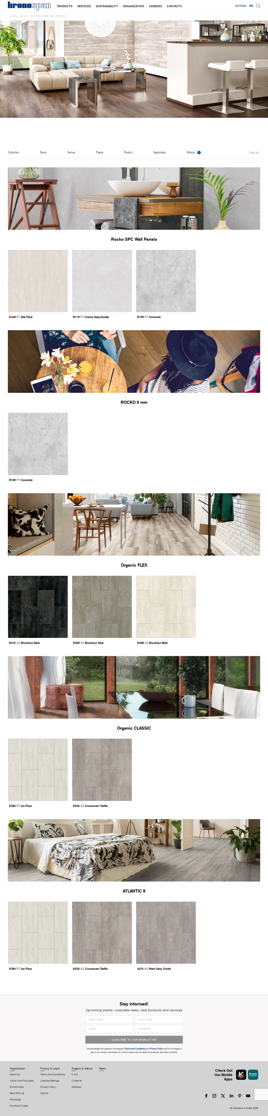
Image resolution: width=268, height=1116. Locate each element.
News (102, 1068)
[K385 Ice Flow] (38, 769)
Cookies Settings (49, 1080)
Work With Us (17, 1093)
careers (155, 6)
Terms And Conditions (52, 1074)
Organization (17, 1068)
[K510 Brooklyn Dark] (38, 607)
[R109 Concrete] (166, 281)
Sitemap (76, 1087)
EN (251, 5)
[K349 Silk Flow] (38, 281)
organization (133, 6)
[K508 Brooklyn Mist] (166, 607)
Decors (23, 16)
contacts (174, 6)
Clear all (254, 152)
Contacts (77, 1080)
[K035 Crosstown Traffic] (102, 769)
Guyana (240, 5)
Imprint (44, 1093)
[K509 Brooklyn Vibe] (102, 607)
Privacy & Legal (49, 1068)
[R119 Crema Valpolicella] (102, 281)
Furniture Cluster (19, 1105)
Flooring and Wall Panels (47, 16)
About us (15, 1074)
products (64, 6)
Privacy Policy (48, 1087)
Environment (17, 1087)
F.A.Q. (75, 1074)
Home (14, 16)
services (84, 6)
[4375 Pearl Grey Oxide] (166, 932)
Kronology (15, 1099)
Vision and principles (22, 1080)
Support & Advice (82, 1068)
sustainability (107, 6)
